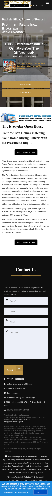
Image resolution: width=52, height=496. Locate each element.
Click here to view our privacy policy (33, 486)
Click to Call (26, 93)
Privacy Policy (37, 472)
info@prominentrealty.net (21, 419)
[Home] (17, 4)
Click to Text (26, 84)
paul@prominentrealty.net (13, 422)
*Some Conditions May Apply (24, 56)
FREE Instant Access (26, 152)
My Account (37, 5)
